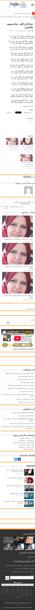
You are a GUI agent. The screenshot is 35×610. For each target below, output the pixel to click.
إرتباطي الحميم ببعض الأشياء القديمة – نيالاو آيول (21, 388)
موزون (19, 16)
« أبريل (18, 597)
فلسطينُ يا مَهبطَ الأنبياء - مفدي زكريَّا (25, 568)
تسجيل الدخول (30, 309)
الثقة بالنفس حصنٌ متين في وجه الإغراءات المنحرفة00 (19, 373)
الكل (26, 16)
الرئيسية (31, 16)
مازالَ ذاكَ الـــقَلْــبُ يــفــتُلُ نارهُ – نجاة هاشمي (18, 239)
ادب (23, 16)
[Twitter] (15, 459)
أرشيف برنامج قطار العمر (24, 13)
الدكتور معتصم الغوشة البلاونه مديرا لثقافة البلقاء (22, 202)
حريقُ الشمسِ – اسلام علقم (26, 440)
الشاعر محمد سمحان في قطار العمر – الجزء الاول (21, 385)
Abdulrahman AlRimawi (27, 412)
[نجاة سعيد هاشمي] (12, 141)
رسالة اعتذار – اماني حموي (27, 391)
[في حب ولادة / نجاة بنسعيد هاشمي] (26, 157)
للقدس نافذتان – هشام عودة (26, 445)
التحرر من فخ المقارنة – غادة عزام (25, 399)
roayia (32, 423)
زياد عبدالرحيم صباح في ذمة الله (25, 379)
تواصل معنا (15, 412)
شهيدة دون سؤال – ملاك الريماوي (19, 423)
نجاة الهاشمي (27, 177)
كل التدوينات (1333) (28, 449)
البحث (32, 320)
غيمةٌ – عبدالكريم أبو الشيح (27, 438)
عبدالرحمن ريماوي (27, 30)
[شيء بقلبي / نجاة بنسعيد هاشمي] (26, 141)
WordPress (14, 603)
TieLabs (28, 603)
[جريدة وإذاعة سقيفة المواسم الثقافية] (17, 4)
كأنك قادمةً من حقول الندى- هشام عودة (23, 442)
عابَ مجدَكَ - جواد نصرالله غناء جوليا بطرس (23, 571)
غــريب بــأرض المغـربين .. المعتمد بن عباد (14, 207)
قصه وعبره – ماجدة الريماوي (26, 402)
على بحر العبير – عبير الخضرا (26, 447)
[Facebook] (19, 459)
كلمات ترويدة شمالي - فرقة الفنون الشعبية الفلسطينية (20, 565)
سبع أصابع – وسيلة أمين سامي (26, 376)
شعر (15, 16)
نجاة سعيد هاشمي (13, 146)
